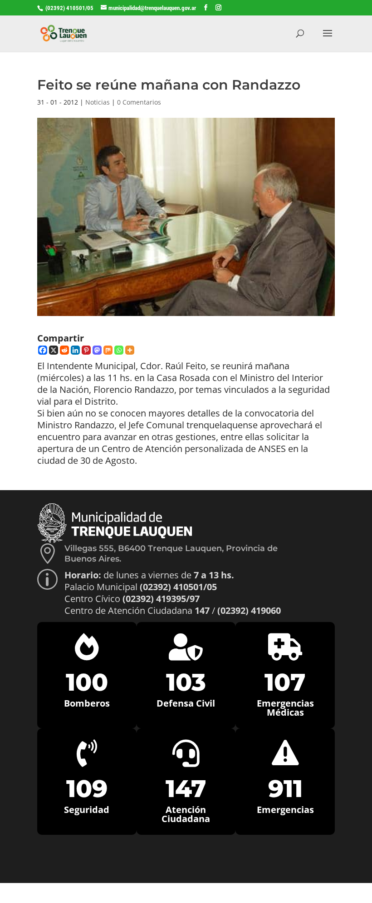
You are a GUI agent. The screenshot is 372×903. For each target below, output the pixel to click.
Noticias (97, 102)
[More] (129, 350)
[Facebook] (42, 350)
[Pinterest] (86, 350)
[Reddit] (64, 350)
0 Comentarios (139, 102)
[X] (53, 350)
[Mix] (108, 350)
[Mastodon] (97, 350)
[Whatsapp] (118, 350)
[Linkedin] (75, 350)
